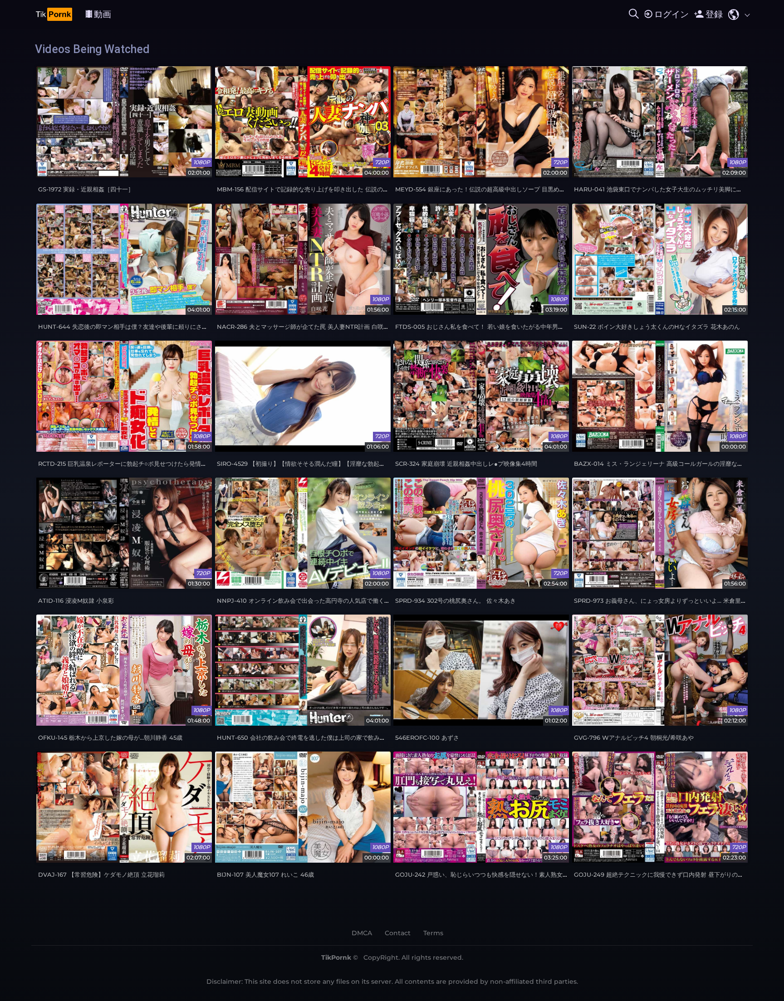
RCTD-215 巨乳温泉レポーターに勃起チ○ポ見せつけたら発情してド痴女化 (137, 463)
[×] (633, 14)
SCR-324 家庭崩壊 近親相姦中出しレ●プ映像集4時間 (466, 463)
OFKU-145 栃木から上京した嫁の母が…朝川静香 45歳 (110, 737)
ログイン (671, 14)
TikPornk (336, 957)
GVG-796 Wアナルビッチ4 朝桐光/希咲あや (634, 737)
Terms (433, 933)
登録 (714, 14)
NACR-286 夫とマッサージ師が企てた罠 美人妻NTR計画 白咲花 (303, 326)
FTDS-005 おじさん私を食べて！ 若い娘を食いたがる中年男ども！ (485, 326)
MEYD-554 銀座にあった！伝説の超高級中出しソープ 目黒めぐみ (483, 189)
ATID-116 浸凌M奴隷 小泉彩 (76, 600)
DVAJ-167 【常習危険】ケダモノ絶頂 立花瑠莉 (101, 874)
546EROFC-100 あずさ (427, 737)
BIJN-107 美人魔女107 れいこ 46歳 (265, 874)
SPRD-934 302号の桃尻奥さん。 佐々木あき (455, 600)
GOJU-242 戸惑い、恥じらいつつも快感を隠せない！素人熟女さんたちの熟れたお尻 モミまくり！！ (530, 874)
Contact (398, 933)
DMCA (362, 933)
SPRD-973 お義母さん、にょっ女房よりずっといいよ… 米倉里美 (660, 600)
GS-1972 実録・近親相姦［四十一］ (86, 189)
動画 (102, 14)
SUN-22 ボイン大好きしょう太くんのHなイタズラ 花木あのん (657, 326)
